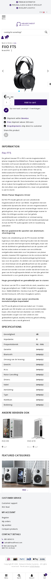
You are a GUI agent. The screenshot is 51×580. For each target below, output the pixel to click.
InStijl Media (34, 566)
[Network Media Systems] (25, 24)
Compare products (10, 529)
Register (5, 517)
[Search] (46, 32)
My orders (6, 521)
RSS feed (6, 507)
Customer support (9, 503)
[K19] (38, 428)
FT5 (15, 43)
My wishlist (6, 525)
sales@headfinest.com (13, 543)
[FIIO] (25, 474)
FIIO (8, 50)
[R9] (13, 428)
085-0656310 (9, 539)
